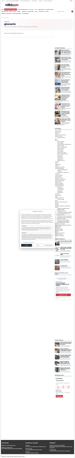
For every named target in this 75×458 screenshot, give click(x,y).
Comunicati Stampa (59, 168)
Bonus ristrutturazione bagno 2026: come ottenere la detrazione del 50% (66, 74)
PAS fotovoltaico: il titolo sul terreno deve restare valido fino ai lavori (66, 343)
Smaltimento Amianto (60, 233)
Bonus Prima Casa (62, 152)
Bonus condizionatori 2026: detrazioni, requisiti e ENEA (65, 81)
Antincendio (57, 132)
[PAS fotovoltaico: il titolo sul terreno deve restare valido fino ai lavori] (57, 344)
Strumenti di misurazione (63, 172)
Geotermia (60, 191)
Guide (56, 196)
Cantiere (57, 161)
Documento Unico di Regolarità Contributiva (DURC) (64, 218)
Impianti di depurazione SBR (66, 241)
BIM (56, 139)
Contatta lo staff (53, 449)
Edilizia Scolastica (59, 183)
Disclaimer (28, 451)
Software (60, 171)
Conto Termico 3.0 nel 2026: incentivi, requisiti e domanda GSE (66, 58)
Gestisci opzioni (48, 245)
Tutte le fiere (59, 396)
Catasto (57, 165)
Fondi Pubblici (58, 195)
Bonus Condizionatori (62, 147)
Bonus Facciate (61, 148)
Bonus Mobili (60, 151)
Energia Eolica (61, 188)
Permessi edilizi (30, 11)
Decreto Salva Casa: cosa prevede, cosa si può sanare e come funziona (65, 105)
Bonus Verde (60, 155)
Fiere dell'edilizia (25, 13)
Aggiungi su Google (63, 294)
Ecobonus (60, 156)
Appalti (56, 133)
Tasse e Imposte (58, 234)
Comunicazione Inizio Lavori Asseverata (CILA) (63, 214)
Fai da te (11, 11)
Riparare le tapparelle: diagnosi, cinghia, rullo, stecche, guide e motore (65, 362)
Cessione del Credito (59, 167)
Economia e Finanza (49, 9)
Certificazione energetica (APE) (65, 212)
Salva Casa (57, 227)
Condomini (57, 173)
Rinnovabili (41, 11)
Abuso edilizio (58, 130)
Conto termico (58, 176)
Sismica (56, 231)
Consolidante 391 (63, 265)
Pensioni (57, 204)
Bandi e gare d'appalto (17, 13)
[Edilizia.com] (11, 5)
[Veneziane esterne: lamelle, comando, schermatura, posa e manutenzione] (57, 357)
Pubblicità (40, 0)
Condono (19, 11)
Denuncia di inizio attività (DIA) (64, 216)
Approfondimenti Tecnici (60, 135)
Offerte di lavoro (61, 137)
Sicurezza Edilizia (59, 230)
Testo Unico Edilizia (59, 235)
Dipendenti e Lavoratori (60, 179)
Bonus (15, 11)
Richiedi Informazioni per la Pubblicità (57, 445)
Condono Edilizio (59, 175)
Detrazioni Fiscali (4, 11)
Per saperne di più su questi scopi (28, 242)
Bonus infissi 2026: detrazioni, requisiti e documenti (65, 66)
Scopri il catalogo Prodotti (22, 9)
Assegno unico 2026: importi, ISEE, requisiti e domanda (66, 120)
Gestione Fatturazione (62, 169)
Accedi (71, 0)
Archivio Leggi (61, 199)
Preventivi (47, 11)
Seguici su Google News (48, 0)
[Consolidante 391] (57, 267)
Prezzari (36, 11)
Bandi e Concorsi (59, 136)
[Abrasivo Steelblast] (57, 261)
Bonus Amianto (61, 141)
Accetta (26, 245)
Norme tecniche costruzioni (61, 201)
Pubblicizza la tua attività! (6, 13)
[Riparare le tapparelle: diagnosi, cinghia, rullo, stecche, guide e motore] (57, 363)
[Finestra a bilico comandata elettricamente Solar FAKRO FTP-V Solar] (57, 249)
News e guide (31, 9)
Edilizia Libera (58, 181)
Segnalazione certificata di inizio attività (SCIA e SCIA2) (63, 222)
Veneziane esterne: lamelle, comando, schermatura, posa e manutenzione (65, 356)
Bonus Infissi (60, 149)
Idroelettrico (60, 192)
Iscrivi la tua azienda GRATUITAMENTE (12, 0)
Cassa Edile (57, 164)
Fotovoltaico (60, 189)
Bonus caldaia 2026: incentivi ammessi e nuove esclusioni (65, 88)
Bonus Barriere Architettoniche (64, 144)
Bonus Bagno (60, 143)
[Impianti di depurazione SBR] (57, 243)
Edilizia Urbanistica (59, 184)
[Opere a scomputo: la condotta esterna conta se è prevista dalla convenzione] (57, 350)
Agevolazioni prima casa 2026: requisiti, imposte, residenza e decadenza (65, 113)
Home (3, 0)
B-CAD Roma (59, 378)
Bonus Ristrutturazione (63, 153)
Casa (36, 9)
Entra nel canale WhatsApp (25, 0)
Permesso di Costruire (60, 223)
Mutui (56, 200)
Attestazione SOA (61, 211)
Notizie (56, 203)
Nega (38, 245)
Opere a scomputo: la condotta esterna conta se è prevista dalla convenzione (66, 349)
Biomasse (60, 187)
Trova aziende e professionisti (10, 9)
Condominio (24, 11)
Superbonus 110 (61, 160)
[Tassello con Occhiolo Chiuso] (57, 255)
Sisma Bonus (60, 157)
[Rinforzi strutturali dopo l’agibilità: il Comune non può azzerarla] (57, 369)
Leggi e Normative (41, 9)
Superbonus (60, 159)
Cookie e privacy (29, 448)
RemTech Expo (59, 391)
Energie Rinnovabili (59, 185)
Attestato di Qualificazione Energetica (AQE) (63, 209)
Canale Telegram (34, 0)
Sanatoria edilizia (59, 229)
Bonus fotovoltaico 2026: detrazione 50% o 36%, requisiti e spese (66, 51)
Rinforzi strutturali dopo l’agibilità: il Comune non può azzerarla (65, 368)
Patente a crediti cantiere (63, 220)
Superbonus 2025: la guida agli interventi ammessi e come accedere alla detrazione (65, 97)
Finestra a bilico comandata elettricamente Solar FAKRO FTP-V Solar (65, 248)
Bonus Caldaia (61, 145)
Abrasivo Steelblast (64, 259)
